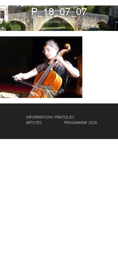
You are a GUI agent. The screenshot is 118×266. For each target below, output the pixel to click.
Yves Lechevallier (62, 28)
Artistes (34, 122)
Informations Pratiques (50, 117)
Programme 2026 (80, 122)
